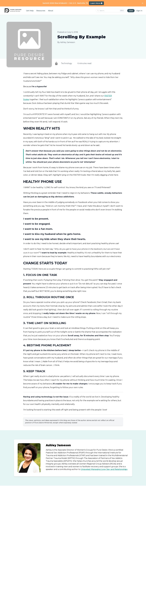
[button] (56, 63)
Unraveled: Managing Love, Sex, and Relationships (104, 469)
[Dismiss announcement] (142, 3)
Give (131, 11)
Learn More (95, 3)
